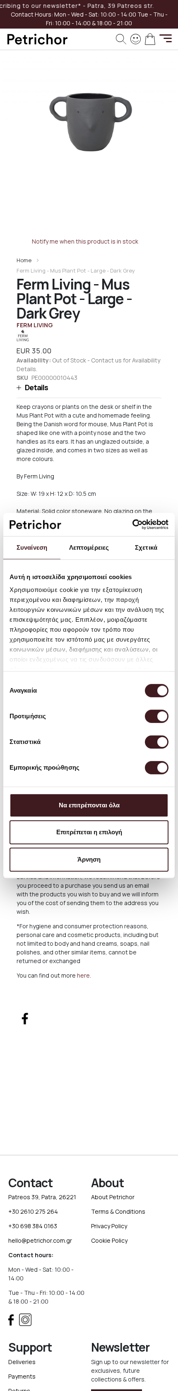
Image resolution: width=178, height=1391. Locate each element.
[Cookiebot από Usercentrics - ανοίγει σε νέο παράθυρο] (132, 524)
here (83, 975)
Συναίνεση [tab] (32, 547)
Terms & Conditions (118, 1211)
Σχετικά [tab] (146, 547)
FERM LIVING (35, 325)
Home (24, 260)
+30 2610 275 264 (33, 1211)
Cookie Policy (109, 1240)
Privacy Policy (109, 1226)
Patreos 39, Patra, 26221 (42, 1197)
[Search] (121, 39)
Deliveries (22, 1362)
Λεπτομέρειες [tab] (89, 547)
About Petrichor (113, 1197)
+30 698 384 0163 (32, 1226)
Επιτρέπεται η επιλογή (89, 832)
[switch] (156, 717)
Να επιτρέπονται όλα (89, 805)
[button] (89, 387)
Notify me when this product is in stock (85, 241)
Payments (22, 1376)
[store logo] (37, 39)
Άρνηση (89, 859)
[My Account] (135, 38)
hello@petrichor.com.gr (40, 1240)
